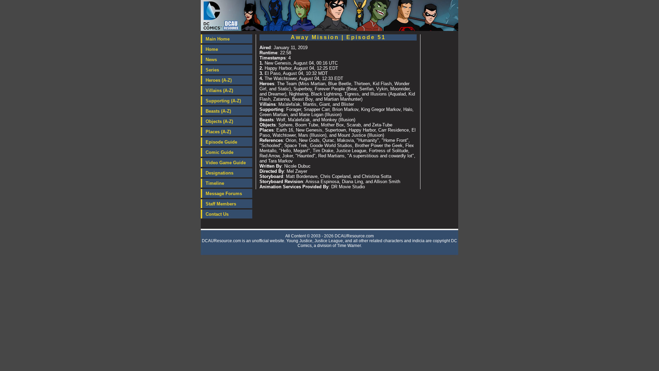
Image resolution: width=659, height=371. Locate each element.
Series (212, 69)
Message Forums (224, 193)
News (211, 59)
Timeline (215, 183)
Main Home (218, 39)
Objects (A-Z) (219, 121)
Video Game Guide (226, 162)
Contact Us (217, 214)
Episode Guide (221, 142)
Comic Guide (219, 152)
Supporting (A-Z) (223, 100)
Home (212, 49)
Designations (219, 173)
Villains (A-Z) (219, 90)
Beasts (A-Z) (218, 111)
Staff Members (221, 203)
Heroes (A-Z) (219, 80)
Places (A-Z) (218, 131)
